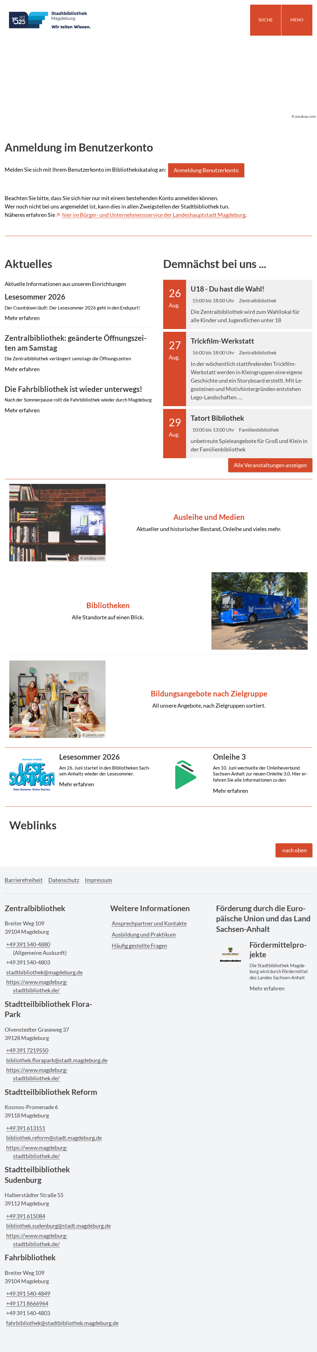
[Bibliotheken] (158, 611)
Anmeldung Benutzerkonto (206, 170)
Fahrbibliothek (30, 1257)
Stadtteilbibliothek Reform (51, 1091)
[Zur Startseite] (79, 20)
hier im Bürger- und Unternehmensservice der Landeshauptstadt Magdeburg (153, 214)
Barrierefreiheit (24, 879)
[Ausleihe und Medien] (158, 522)
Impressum (98, 879)
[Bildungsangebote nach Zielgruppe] (158, 699)
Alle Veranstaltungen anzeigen (270, 465)
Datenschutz (63, 879)
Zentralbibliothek (35, 908)
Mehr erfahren (78, 320)
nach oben (294, 850)
